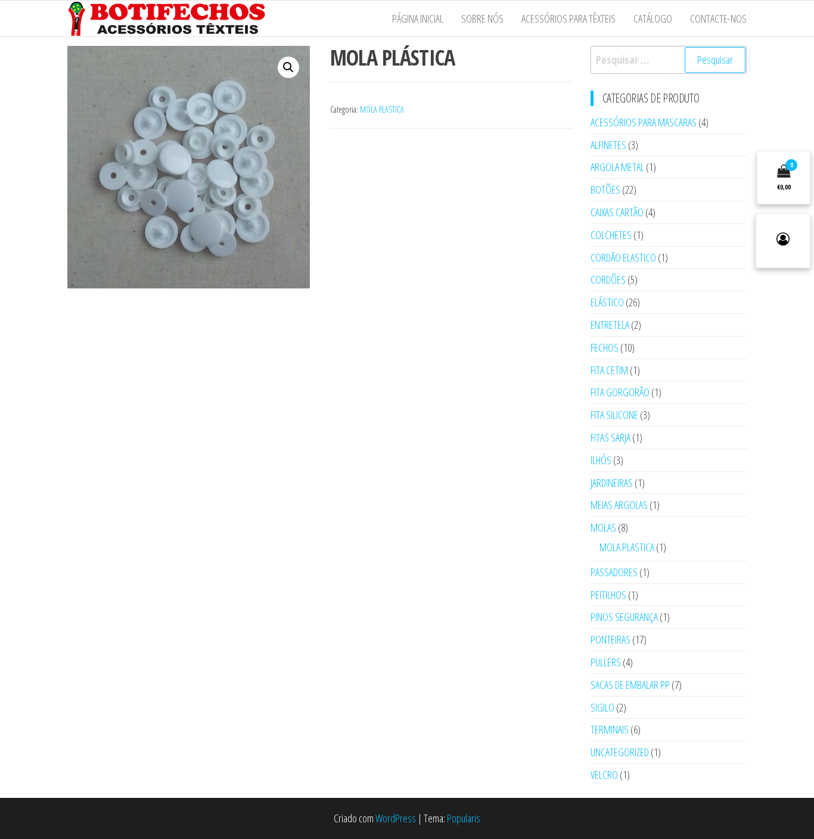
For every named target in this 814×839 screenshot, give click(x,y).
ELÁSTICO (607, 302)
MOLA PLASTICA (382, 109)
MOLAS (603, 527)
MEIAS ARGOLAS (619, 505)
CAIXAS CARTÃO (617, 212)
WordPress (395, 818)
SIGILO (602, 707)
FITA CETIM (609, 370)
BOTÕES (605, 189)
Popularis (463, 818)
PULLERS (606, 662)
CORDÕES (608, 279)
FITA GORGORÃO (620, 392)
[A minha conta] (783, 241)
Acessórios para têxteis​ (568, 18)
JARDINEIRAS (612, 483)
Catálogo (652, 18)
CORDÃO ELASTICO (623, 257)
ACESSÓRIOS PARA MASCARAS (644, 122)
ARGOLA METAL (617, 167)
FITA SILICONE (614, 415)
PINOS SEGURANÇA (624, 617)
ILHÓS (601, 460)
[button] (288, 67)
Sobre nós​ (482, 18)
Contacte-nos (718, 18)
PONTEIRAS (610, 639)
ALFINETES (608, 145)
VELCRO (604, 774)
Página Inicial (417, 18)
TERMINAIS (610, 729)
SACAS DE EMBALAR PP (630, 685)
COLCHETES (611, 235)
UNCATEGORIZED (620, 752)
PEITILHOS (608, 595)
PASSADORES (614, 572)
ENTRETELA (610, 325)
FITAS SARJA (610, 437)
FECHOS (605, 347)
